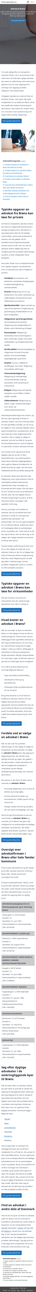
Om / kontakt (12, 1290)
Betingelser (30, 1290)
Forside (5, 1290)
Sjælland (7, 1231)
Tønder (7, 1119)
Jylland (20, 1228)
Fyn (28, 1228)
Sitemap (23, 1290)
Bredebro (8, 1136)
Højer (6, 1123)
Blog (18, 1290)
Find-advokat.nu (9, 2)
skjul (23, 161)
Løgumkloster (10, 1127)
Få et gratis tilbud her (18, 20)
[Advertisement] (18, 42)
